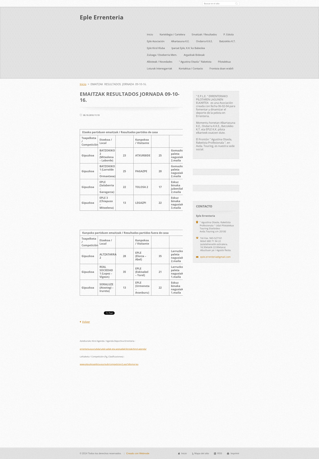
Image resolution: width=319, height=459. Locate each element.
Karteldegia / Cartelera (172, 34)
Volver (86, 322)
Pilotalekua (224, 61)
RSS (219, 453)
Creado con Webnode (137, 453)
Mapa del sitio (201, 453)
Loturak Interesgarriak (159, 68)
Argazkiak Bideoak (194, 54)
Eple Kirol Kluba (156, 48)
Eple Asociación (155, 41)
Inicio (150, 34)
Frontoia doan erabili (221, 68)
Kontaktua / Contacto (191, 68)
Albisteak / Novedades (159, 61)
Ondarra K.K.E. (204, 41)
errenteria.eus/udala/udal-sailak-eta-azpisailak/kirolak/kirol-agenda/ (113, 348)
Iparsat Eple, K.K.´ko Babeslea (188, 48)
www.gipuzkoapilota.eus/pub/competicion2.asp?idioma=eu (109, 364)
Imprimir (235, 453)
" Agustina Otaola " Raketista (195, 61)
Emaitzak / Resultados (204, 34)
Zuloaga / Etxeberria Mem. (162, 54)
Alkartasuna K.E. (180, 41)
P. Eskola (228, 34)
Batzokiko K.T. (227, 41)
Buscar (236, 3)
